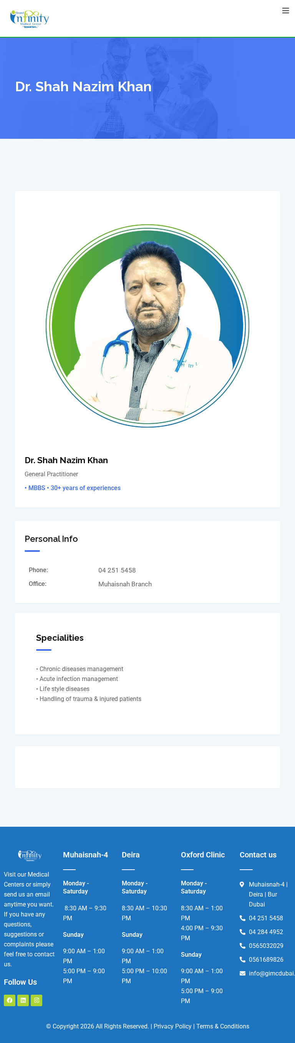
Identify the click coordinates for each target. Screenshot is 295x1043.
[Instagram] (36, 1000)
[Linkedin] (23, 1000)
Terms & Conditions (222, 1026)
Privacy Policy (173, 1026)
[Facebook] (9, 1000)
